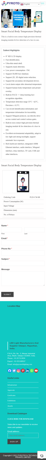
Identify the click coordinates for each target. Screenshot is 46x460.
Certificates (11, 395)
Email (4, 238)
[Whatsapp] (32, 371)
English (26, 4)
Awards (10, 406)
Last (25, 234)
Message (5, 269)
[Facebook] (10, 371)
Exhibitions (11, 401)
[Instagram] (18, 371)
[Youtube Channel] (36, 371)
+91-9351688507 (19, 361)
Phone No (6, 249)
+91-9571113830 (19, 358)
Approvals (11, 390)
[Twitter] (14, 371)
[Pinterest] (23, 371)
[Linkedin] (27, 371)
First (3, 234)
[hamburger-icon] (42, 3)
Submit (7, 294)
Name (4, 226)
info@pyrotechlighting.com (22, 364)
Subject (5, 259)
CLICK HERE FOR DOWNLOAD (20, 419)
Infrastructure (12, 385)
